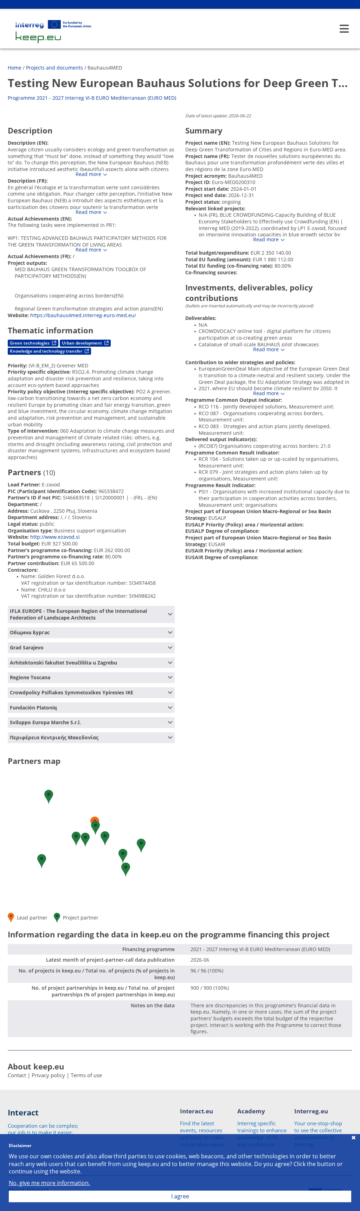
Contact (17, 1075)
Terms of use (86, 1075)
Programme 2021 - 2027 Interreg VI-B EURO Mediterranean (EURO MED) (92, 97)
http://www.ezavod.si (55, 537)
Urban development (82, 343)
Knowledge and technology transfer (46, 351)
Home (14, 67)
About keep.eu (36, 1066)
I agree (180, 1196)
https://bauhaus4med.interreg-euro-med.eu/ (83, 315)
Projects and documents (54, 67)
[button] (48, 797)
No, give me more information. (49, 1183)
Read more (88, 174)
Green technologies (30, 343)
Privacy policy (48, 1075)
